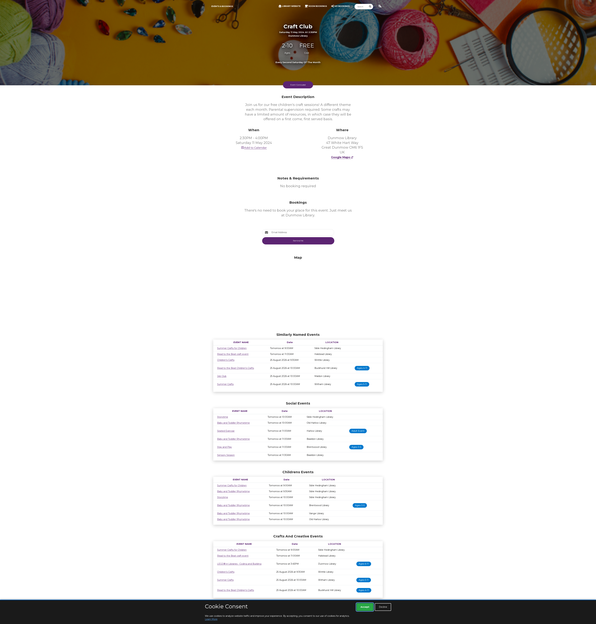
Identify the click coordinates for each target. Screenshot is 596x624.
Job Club (221, 376)
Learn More (211, 619)
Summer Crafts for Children (232, 348)
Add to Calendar (255, 147)
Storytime (222, 417)
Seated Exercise (226, 430)
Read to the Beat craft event (232, 354)
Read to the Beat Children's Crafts (235, 368)
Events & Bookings (222, 6)
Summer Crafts (225, 384)
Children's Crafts (225, 360)
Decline (383, 607)
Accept (365, 607)
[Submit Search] (370, 6)
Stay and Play (224, 447)
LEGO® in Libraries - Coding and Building (239, 563)
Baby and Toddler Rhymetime (233, 422)
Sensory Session (226, 455)
